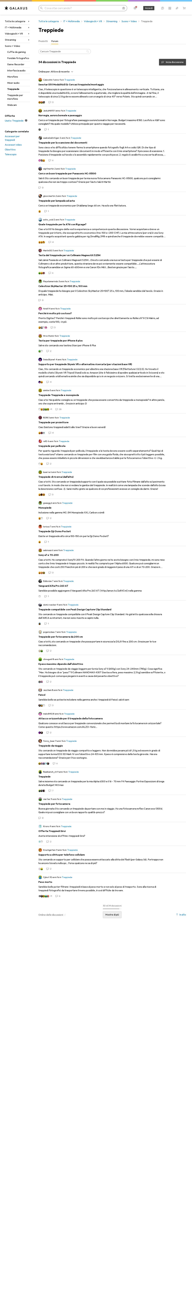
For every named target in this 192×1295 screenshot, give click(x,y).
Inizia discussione (175, 62)
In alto (182, 914)
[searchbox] (64, 51)
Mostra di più (112, 914)
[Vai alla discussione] (112, 91)
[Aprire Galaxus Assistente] (162, 8)
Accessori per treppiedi (12, 138)
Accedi (149, 8)
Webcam (12, 105)
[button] (65, 915)
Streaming (10, 39)
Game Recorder (15, 64)
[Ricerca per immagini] (123, 8)
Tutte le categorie (15, 21)
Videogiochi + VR (14, 33)
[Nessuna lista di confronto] (169, 8)
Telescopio (11, 154)
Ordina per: (44, 71)
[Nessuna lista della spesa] (177, 8)
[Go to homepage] (16, 8)
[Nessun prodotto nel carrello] (184, 8)
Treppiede (13, 89)
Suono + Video (12, 46)
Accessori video (13, 144)
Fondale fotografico (18, 58)
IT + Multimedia (13, 27)
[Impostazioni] (135, 8)
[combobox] (61, 71)
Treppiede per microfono (15, 97)
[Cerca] (88, 51)
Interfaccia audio (16, 70)
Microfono (12, 76)
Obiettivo (10, 149)
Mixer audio (13, 82)
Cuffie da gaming (16, 52)
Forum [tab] (54, 41)
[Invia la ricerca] (41, 8)
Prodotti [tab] (43, 41)
